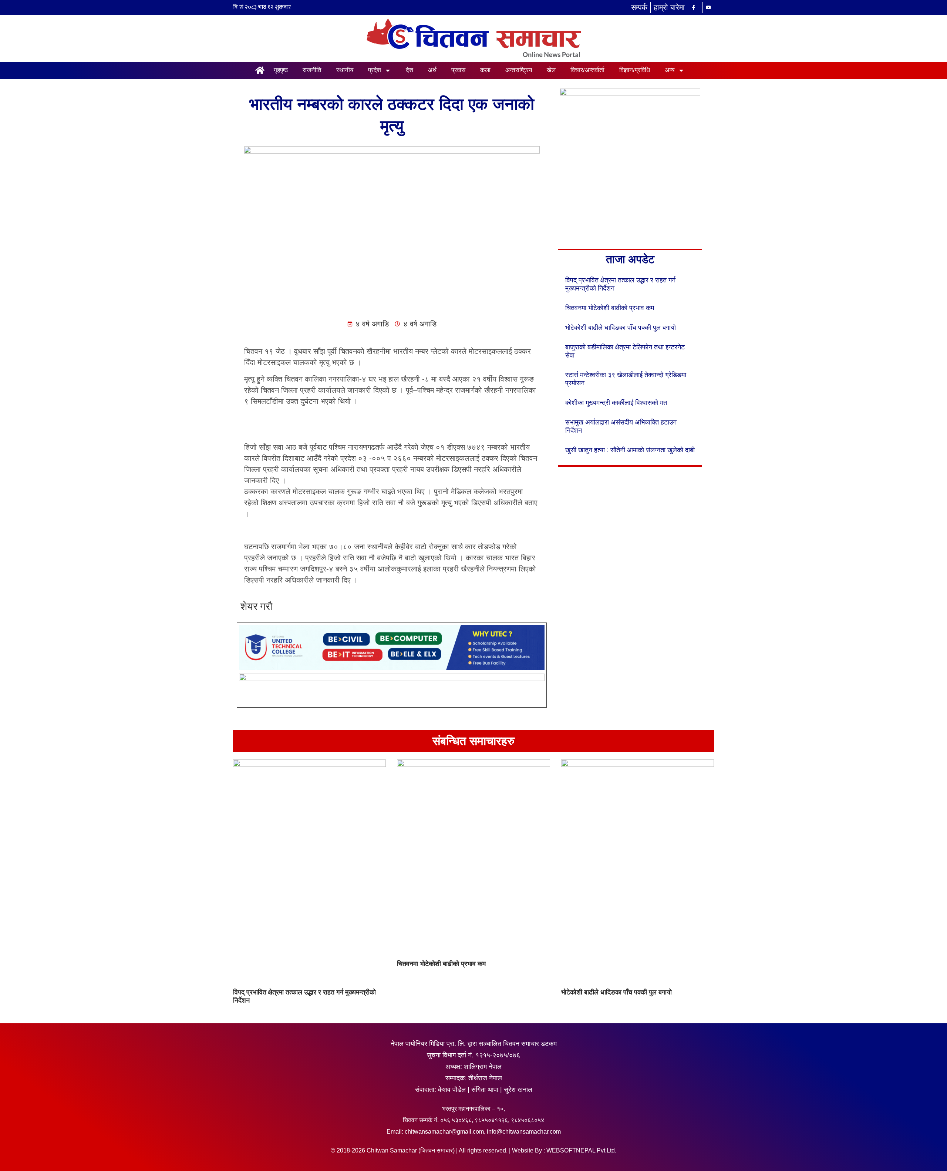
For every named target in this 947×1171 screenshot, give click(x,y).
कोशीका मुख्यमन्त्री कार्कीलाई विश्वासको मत (616, 402)
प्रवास (458, 70)
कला (485, 70)
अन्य (669, 70)
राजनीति (312, 70)
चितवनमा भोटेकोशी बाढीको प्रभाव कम (609, 308)
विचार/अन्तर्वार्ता (587, 70)
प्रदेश (374, 70)
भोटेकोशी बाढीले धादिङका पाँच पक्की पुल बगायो (620, 327)
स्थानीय (344, 70)
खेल (551, 70)
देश (409, 70)
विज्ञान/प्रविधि (634, 70)
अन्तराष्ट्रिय (518, 70)
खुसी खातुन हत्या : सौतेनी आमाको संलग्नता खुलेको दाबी (630, 450)
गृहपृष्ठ (281, 70)
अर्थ (432, 70)
